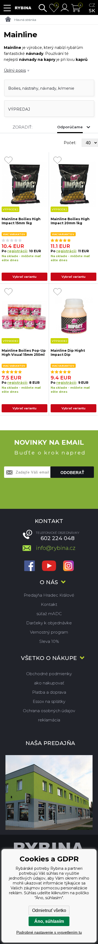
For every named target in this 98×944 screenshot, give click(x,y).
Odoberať (72, 472)
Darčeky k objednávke (49, 622)
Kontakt (49, 604)
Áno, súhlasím (49, 921)
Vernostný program (49, 632)
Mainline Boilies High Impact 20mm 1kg (70, 221)
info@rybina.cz (55, 548)
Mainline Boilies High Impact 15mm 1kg (21, 221)
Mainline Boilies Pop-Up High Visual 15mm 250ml (24, 352)
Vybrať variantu (24, 277)
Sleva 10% (49, 641)
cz (92, 5)
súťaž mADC (49, 613)
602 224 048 (58, 538)
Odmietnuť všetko (49, 910)
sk (92, 10)
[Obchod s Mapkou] (49, 792)
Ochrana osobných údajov (49, 710)
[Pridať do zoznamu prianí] (8, 161)
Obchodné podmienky (49, 673)
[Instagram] (68, 566)
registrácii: (17, 251)
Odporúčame (70, 127)
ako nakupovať (49, 683)
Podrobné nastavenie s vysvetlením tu (49, 932)
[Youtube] (49, 566)
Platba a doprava (49, 692)
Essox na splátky (49, 701)
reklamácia (49, 719)
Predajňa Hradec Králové (49, 595)
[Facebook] (29, 566)
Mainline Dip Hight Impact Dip (68, 352)
